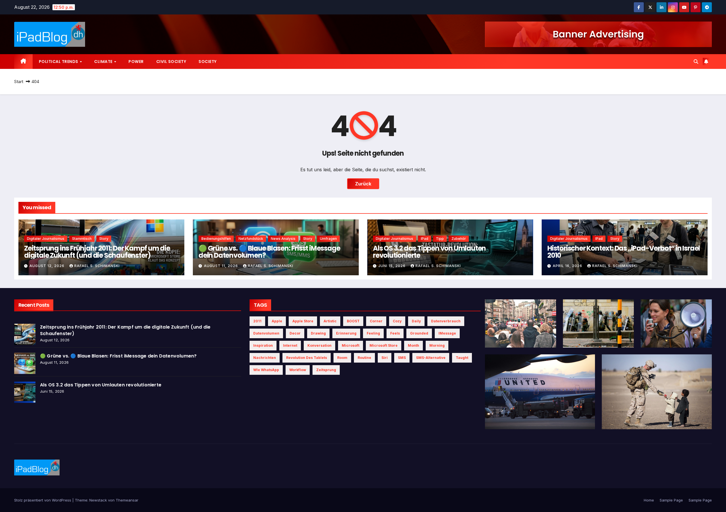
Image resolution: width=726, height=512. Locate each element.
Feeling (373, 333)
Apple (277, 321)
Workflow (297, 370)
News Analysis (283, 238)
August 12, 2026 (47, 266)
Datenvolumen (266, 333)
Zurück (363, 184)
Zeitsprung (326, 370)
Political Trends (59, 61)
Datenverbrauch (446, 321)
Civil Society (171, 61)
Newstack (98, 500)
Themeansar (127, 500)
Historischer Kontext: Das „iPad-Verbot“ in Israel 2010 (623, 252)
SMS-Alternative (431, 358)
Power (136, 61)
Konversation (319, 345)
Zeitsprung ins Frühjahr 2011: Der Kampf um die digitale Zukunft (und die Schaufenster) (97, 252)
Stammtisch (82, 238)
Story (103, 238)
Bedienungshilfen (216, 238)
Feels (395, 333)
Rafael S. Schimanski (97, 266)
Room (342, 358)
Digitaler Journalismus (45, 238)
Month (413, 345)
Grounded (419, 333)
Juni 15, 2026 (392, 266)
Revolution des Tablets (306, 358)
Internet (290, 345)
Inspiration (263, 345)
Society (208, 61)
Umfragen (328, 238)
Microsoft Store (384, 345)
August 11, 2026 (221, 266)
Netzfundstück (251, 238)
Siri (384, 358)
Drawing (318, 333)
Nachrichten (264, 358)
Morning (437, 345)
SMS (402, 358)
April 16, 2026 (568, 266)
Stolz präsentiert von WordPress (43, 500)
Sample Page (671, 500)
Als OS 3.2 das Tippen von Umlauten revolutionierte (429, 252)
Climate (103, 61)
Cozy (397, 321)
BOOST (353, 321)
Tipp (440, 238)
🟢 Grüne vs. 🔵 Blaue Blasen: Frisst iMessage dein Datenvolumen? (269, 252)
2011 (257, 321)
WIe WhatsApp (266, 370)
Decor (295, 333)
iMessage (447, 333)
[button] (696, 61)
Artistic (330, 321)
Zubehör (458, 238)
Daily (416, 321)
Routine (364, 358)
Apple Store (302, 321)
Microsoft (350, 345)
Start (18, 81)
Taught (462, 358)
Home (649, 500)
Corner (376, 321)
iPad (424, 238)
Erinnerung (346, 333)
